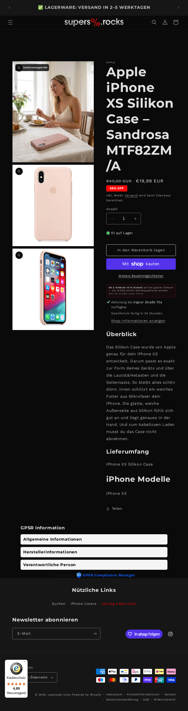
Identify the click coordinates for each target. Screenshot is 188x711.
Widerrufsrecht (165, 699)
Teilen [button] (117, 508)
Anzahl (111, 209)
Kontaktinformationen (143, 694)
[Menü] (25, 663)
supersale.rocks (59, 694)
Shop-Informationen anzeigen (138, 321)
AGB (146, 699)
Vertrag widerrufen (118, 604)
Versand (131, 195)
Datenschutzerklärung (122, 699)
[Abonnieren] (94, 633)
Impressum (114, 694)
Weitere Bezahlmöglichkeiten (141, 276)
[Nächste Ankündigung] (178, 7)
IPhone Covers (83, 604)
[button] (10, 22)
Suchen (59, 604)
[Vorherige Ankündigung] (9, 7)
